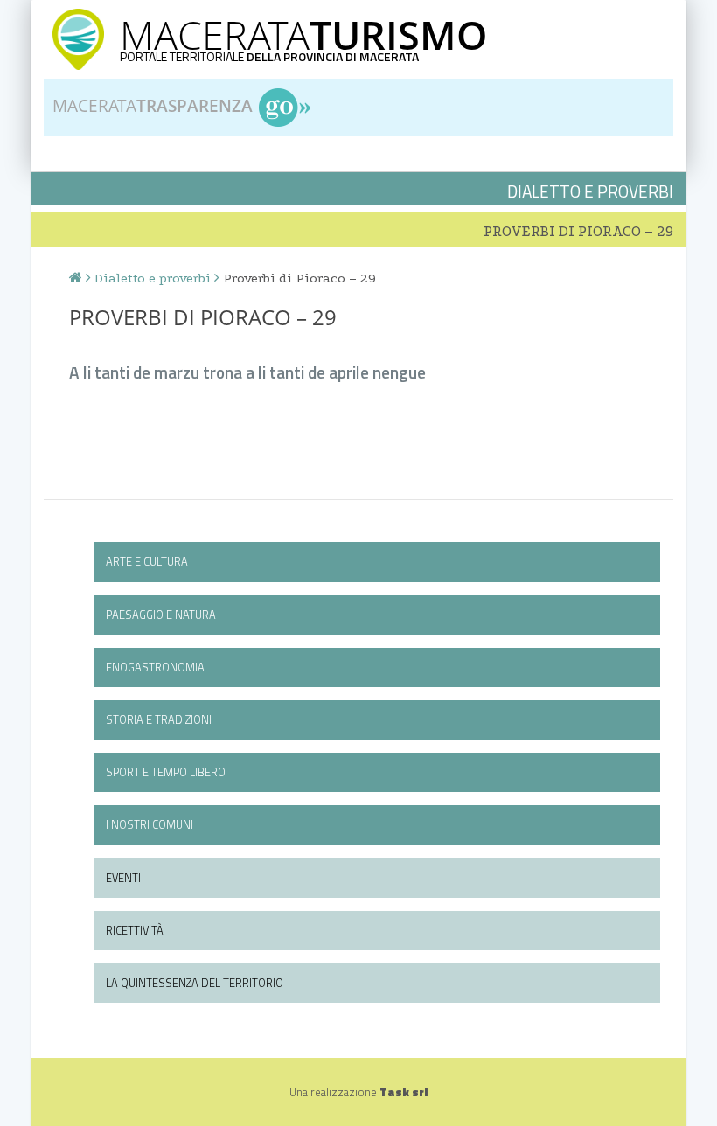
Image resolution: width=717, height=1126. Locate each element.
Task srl (403, 1092)
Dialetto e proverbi (152, 278)
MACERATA (303, 34)
